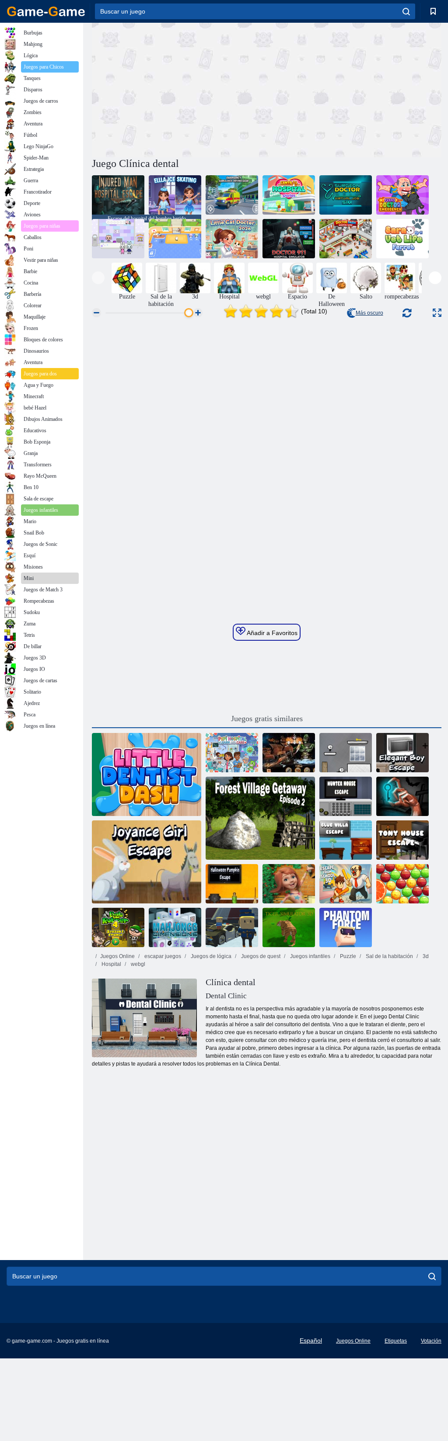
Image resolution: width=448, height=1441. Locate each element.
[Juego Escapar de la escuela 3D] (345, 883)
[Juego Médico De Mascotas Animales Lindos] (175, 238)
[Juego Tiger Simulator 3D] (288, 927)
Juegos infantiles (309, 956)
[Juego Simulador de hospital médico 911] (288, 238)
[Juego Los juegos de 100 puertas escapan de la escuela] (288, 883)
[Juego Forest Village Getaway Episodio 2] (260, 818)
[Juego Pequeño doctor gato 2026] (232, 238)
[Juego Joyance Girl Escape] (146, 861)
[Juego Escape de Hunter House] (345, 796)
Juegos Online (117, 956)
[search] (406, 11)
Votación (431, 1341)
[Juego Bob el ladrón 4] (118, 927)
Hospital (110, 964)
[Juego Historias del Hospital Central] (288, 195)
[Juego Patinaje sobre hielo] (175, 195)
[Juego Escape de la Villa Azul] (345, 840)
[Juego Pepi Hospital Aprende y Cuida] (232, 752)
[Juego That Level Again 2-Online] (345, 752)
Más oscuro (369, 313)
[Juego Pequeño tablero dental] (146, 774)
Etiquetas (396, 1341)
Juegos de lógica (210, 956)
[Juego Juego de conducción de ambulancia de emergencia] (232, 195)
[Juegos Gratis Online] (46, 11)
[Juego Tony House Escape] (402, 840)
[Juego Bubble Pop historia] (402, 883)
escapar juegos (162, 956)
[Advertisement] (179, 89)
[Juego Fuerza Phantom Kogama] (345, 927)
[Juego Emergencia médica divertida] (402, 195)
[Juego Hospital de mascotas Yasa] (118, 238)
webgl (137, 964)
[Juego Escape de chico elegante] (402, 752)
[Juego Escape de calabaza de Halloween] (232, 883)
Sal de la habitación (388, 956)
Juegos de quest (260, 956)
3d (425, 956)
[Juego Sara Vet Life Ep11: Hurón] (402, 238)
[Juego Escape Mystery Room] (402, 796)
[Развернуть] (437, 313)
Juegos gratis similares (267, 718)
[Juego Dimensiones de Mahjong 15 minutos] (175, 927)
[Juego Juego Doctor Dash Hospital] (345, 238)
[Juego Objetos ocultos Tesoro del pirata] (288, 752)
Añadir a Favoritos (271, 632)
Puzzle (347, 956)
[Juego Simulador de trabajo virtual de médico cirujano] (345, 195)
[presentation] (98, 277)
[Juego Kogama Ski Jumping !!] (232, 927)
